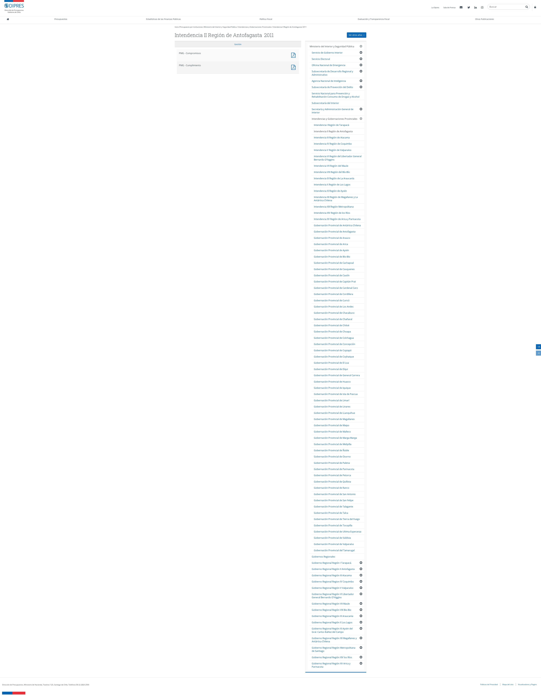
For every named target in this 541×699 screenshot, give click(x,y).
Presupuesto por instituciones (191, 27)
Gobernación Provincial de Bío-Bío (332, 256)
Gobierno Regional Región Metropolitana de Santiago (333, 649)
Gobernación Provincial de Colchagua (334, 337)
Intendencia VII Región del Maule (331, 165)
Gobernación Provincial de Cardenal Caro (336, 287)
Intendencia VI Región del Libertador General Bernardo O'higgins (338, 158)
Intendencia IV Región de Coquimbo (333, 143)
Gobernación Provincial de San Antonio (335, 494)
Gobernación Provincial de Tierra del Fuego (337, 519)
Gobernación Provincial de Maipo (331, 425)
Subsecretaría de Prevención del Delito (332, 87)
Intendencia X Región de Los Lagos (332, 184)
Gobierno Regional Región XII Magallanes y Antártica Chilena (334, 640)
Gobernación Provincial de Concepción (334, 344)
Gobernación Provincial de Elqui (331, 369)
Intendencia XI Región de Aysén (330, 190)
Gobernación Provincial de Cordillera (333, 294)
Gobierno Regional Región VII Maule (331, 603)
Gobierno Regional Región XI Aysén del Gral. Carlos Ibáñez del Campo (332, 630)
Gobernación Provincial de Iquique (332, 387)
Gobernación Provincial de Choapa (332, 331)
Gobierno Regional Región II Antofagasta (333, 569)
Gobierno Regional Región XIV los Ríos (332, 657)
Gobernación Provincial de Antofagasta (334, 231)
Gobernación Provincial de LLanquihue (334, 412)
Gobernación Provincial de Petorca (332, 475)
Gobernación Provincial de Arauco (332, 237)
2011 (305, 27)
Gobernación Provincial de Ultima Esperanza (337, 531)
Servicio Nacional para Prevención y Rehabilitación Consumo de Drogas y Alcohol (335, 95)
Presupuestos (60, 19)
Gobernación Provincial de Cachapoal (334, 262)
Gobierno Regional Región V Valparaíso (332, 587)
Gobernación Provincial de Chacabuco (334, 312)
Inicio (177, 27)
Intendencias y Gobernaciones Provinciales (255, 27)
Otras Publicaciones (484, 19)
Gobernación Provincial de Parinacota (334, 469)
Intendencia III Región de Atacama (332, 137)
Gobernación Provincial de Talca (331, 512)
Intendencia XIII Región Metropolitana (334, 206)
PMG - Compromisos (294, 55)
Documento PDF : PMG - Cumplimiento (294, 67)
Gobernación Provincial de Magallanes (334, 419)
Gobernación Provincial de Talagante (333, 506)
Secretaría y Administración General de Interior (332, 111)
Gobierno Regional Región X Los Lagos (332, 622)
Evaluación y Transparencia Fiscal (374, 19)
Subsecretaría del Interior (325, 103)
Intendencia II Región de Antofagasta (287, 27)
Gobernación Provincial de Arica (331, 244)
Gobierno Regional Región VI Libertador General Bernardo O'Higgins (333, 596)
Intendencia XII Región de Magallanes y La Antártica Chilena (336, 199)
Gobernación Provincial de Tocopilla (333, 525)
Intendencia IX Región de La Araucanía (334, 178)
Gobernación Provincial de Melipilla (332, 444)
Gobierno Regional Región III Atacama (332, 575)
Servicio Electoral (321, 59)
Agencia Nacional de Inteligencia (329, 81)
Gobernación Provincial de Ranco (331, 487)
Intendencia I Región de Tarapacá (331, 125)
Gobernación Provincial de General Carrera (337, 375)
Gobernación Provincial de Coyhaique (334, 356)
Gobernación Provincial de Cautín (332, 275)
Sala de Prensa (449, 7)
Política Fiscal (266, 19)
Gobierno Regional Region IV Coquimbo (333, 581)
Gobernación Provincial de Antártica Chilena (337, 225)
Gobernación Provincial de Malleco (332, 431)
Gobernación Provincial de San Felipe (333, 500)
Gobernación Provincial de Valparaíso (334, 544)
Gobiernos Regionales (323, 556)
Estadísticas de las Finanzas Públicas (163, 19)
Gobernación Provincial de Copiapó (333, 350)
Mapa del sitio (507, 684)
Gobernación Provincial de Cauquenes (334, 269)
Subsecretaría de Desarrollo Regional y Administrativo (332, 73)
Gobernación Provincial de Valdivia (332, 537)
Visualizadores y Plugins (527, 684)
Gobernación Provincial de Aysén (331, 250)
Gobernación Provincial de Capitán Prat (335, 281)
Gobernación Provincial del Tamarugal (334, 550)
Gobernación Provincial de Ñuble (331, 450)
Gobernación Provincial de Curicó (332, 300)
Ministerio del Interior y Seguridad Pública (220, 27)
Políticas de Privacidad (489, 684)
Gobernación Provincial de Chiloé (331, 325)
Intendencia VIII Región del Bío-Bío (332, 172)
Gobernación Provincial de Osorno (332, 456)
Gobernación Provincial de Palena (332, 462)
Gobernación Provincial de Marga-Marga (335, 437)
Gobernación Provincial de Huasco (332, 381)
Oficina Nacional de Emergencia (328, 65)
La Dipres (435, 7)
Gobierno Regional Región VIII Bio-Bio (331, 609)
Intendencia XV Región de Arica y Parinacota (337, 219)
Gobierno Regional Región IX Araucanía (332, 616)
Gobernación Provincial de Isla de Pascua (336, 394)
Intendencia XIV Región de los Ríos (332, 212)
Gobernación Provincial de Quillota (332, 481)
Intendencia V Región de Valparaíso (332, 150)
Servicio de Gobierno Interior (327, 52)
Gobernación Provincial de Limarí (331, 400)
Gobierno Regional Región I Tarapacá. (332, 562)
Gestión (237, 44)
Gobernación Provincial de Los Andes (333, 306)
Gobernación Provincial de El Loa (331, 362)
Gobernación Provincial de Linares (332, 406)
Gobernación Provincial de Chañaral (333, 319)
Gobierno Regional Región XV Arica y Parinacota (331, 665)
